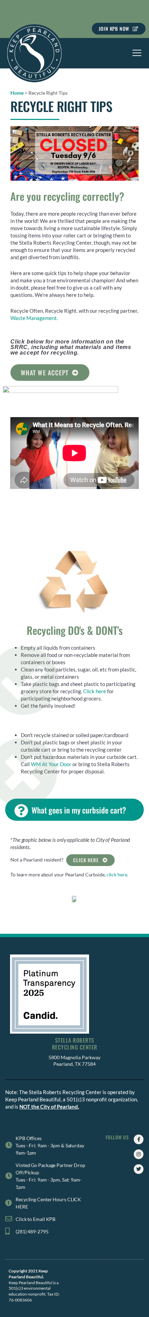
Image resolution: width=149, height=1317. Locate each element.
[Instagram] (138, 1154)
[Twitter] (138, 1169)
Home (17, 93)
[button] (137, 53)
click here (117, 874)
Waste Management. (34, 318)
